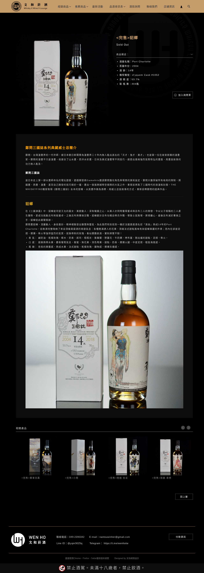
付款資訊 (181, 537)
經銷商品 (63, 6)
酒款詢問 (134, 6)
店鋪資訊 (169, 6)
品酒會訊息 (116, 6)
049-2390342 (76, 537)
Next (188, 428)
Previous (183, 428)
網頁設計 (135, 558)
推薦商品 (80, 6)
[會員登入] (181, 6)
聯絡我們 (152, 6)
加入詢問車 (184, 95)
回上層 (184, 496)
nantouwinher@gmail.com (114, 537)
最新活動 (97, 6)
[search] (189, 6)
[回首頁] (29, 6)
